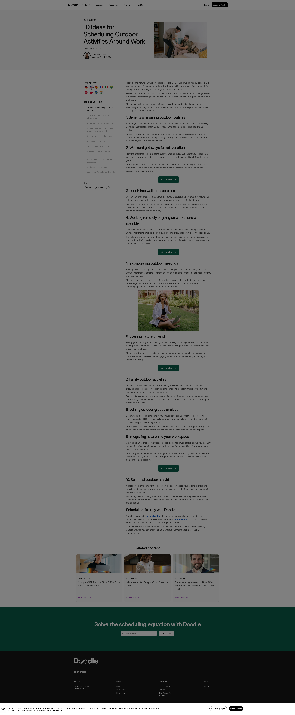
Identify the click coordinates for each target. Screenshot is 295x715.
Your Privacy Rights (218, 709)
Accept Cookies (236, 709)
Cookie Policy (57, 710)
